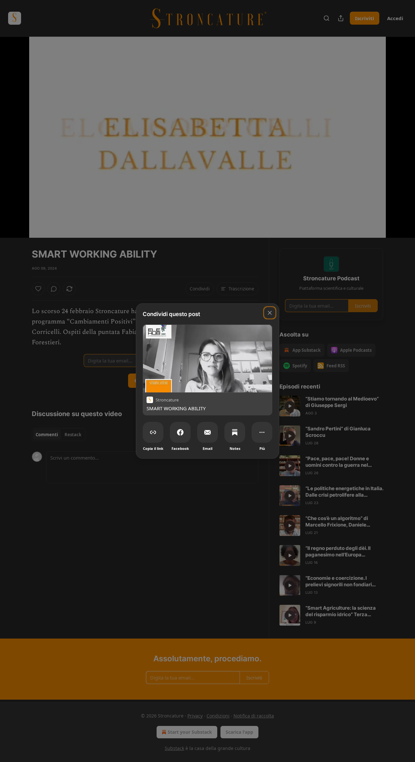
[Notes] (234, 432)
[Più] (262, 432)
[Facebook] (180, 432)
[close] (270, 313)
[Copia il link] (153, 432)
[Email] (207, 432)
